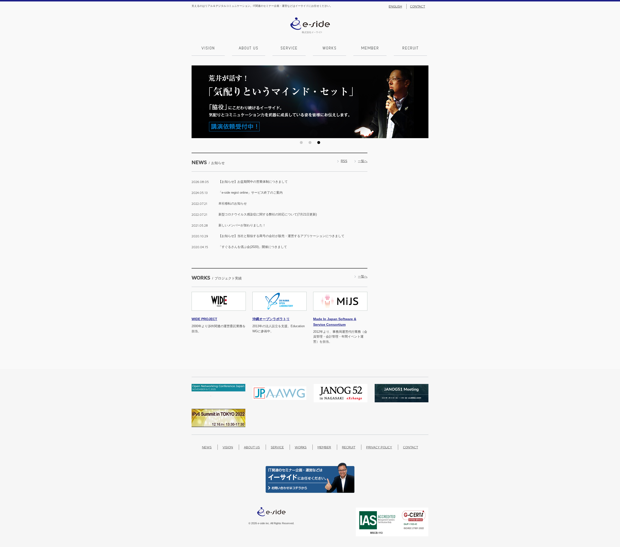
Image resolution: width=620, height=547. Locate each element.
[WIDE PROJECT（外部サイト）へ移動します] (219, 313)
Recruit (410, 48)
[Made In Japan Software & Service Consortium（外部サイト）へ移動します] (340, 313)
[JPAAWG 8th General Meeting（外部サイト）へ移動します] (279, 401)
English (395, 6)
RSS (344, 161)
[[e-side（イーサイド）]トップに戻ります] (310, 32)
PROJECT (204, 319)
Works (330, 48)
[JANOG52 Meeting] (340, 401)
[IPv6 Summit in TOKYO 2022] (218, 426)
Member (370, 48)
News (207, 447)
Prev (197, 102)
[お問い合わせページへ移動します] (310, 492)
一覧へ (362, 161)
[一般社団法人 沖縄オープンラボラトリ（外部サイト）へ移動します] (279, 313)
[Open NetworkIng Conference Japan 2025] (218, 395)
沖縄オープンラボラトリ (271, 319)
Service (289, 48)
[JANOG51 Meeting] (401, 401)
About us (248, 48)
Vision (208, 48)
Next (423, 102)
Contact (417, 6)
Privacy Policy (379, 447)
